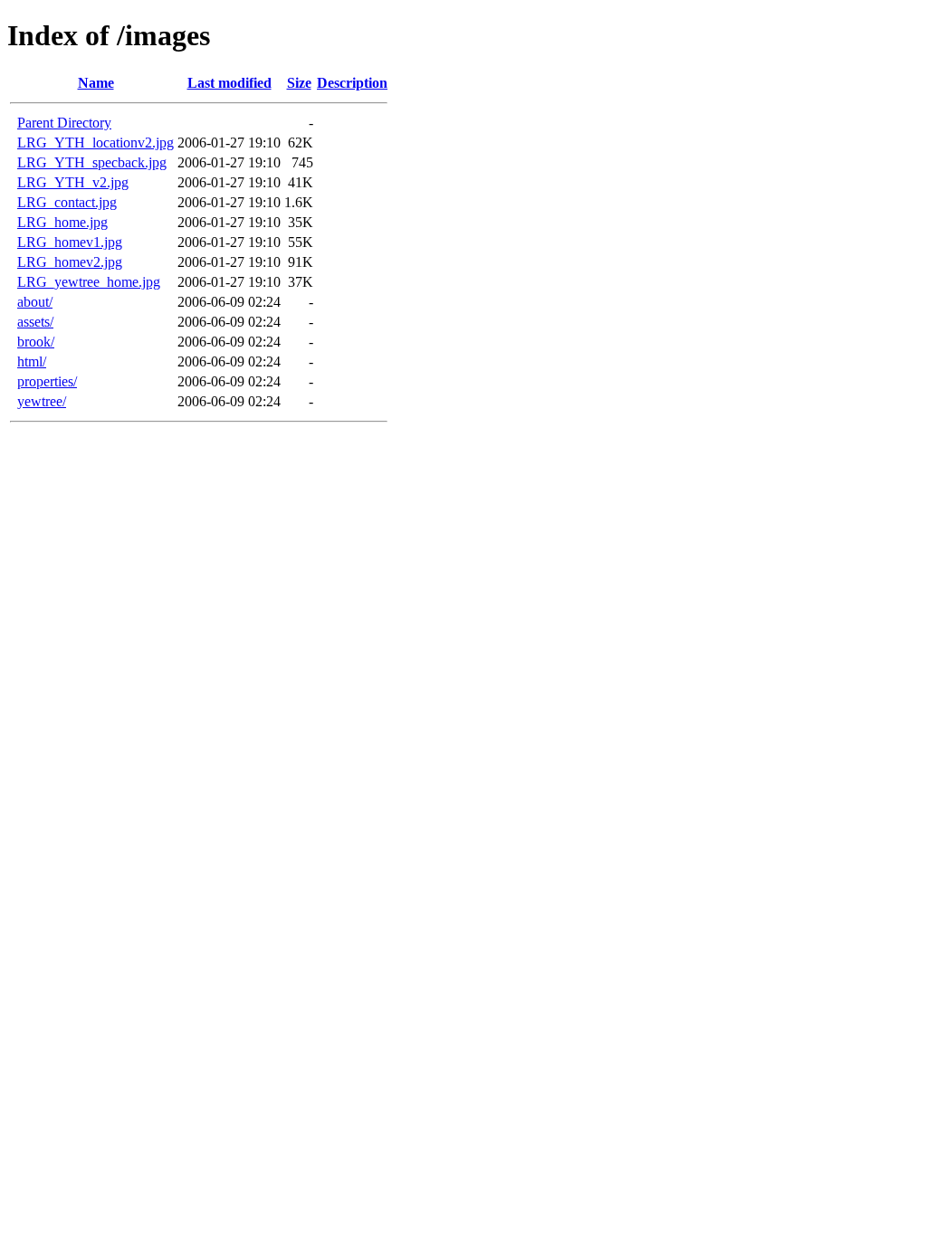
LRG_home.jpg (62, 222)
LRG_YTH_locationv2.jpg (95, 142)
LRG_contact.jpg (67, 202)
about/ (35, 301)
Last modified (229, 82)
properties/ (47, 381)
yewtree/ (41, 401)
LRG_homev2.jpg (69, 262)
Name (96, 82)
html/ (31, 361)
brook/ (35, 341)
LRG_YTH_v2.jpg (73, 182)
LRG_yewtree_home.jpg (88, 282)
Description (352, 82)
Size (299, 82)
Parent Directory (64, 122)
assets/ (35, 321)
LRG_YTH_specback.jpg (92, 162)
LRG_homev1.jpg (69, 242)
